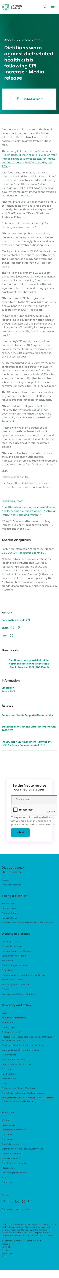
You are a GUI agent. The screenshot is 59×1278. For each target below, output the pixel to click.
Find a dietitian (31, 99)
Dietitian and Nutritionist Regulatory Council (23, 1149)
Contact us (7, 1182)
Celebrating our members (14, 1130)
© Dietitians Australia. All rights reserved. (21, 1241)
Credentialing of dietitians (14, 965)
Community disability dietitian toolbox (20, 1050)
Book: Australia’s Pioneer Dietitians (18, 994)
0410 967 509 (9, 553)
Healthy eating (9, 1055)
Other (4, 1084)
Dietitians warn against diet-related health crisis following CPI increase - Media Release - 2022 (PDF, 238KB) (29, 664)
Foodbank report (13, 501)
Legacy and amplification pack (16, 1064)
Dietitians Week (13, 867)
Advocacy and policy (16, 1005)
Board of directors (10, 1144)
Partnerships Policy (11, 1158)
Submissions (8, 1023)
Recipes (5, 880)
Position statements (11, 1032)
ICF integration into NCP (13, 1060)
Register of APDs (9, 918)
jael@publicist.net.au (31, 553)
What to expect (9, 904)
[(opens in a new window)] (18, 627)
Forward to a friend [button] (13, 620)
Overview (6, 1069)
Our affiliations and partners (15, 1163)
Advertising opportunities (14, 1173)
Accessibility (7, 1244)
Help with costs (9, 908)
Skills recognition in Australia (16, 985)
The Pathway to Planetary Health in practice (23, 1093)
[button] (45, 7)
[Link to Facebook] (3, 1202)
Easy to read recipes (11, 885)
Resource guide (9, 1079)
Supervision (7, 970)
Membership (8, 961)
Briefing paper (8, 1027)
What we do (7, 1120)
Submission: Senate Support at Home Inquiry (27, 715)
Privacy (5, 1250)
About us (11, 40)
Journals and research (12, 980)
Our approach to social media (16, 1209)
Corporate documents (12, 1154)
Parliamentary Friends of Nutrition (18, 1088)
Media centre (31, 40)
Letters (5, 1013)
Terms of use (8, 1247)
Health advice (12, 872)
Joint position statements (14, 1018)
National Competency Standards (17, 951)
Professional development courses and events (23, 975)
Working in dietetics (16, 933)
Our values (7, 1135)
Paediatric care (9, 1074)
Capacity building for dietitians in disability (22, 1045)
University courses (10, 942)
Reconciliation (8, 1125)
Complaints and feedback (14, 956)
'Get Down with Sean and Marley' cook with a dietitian (28, 923)
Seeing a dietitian (14, 896)
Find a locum (8, 989)
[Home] (12, 5)
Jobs (4, 1178)
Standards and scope (12, 946)
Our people (7, 1139)
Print (4, 636)
